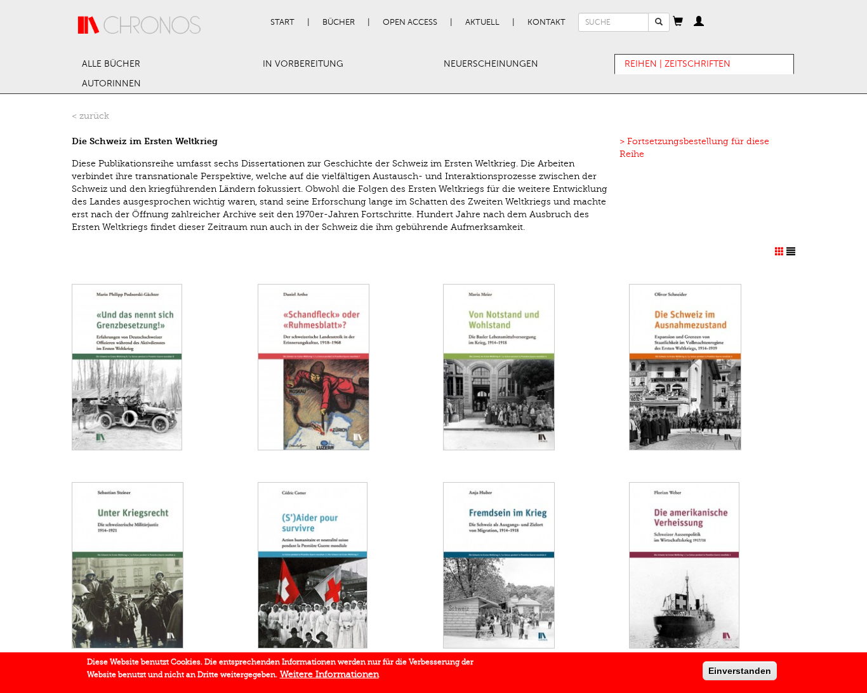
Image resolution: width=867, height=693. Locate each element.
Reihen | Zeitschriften (678, 64)
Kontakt (546, 22)
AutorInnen (111, 83)
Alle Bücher (111, 64)
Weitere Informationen (329, 674)
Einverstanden (739, 671)
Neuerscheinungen (491, 64)
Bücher (338, 22)
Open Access (410, 22)
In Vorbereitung (303, 64)
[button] (678, 22)
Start (282, 22)
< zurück (90, 116)
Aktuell (482, 22)
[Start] (140, 25)
